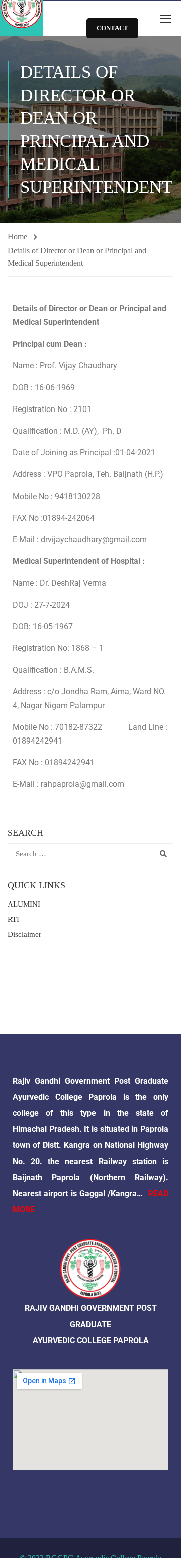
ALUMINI (24, 904)
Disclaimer (24, 934)
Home (17, 236)
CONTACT (112, 28)
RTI (13, 919)
